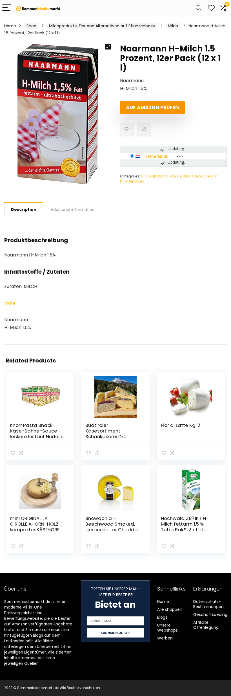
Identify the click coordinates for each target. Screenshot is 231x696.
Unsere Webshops (167, 627)
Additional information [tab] (73, 209)
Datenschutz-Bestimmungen (208, 604)
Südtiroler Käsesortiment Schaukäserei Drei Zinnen (106, 433)
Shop (31, 26)
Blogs (162, 617)
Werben (165, 638)
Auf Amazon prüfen (152, 107)
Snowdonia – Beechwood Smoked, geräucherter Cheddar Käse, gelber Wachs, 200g (112, 529)
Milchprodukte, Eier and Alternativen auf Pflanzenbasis (102, 26)
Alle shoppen (169, 609)
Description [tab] (23, 209)
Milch (173, 26)
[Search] (198, 8)
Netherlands (156, 156)
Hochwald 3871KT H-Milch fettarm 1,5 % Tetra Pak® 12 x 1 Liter (185, 524)
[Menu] (7, 8)
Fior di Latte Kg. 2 (180, 425)
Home (10, 26)
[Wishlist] (211, 8)
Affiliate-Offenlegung (206, 625)
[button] (108, 46)
